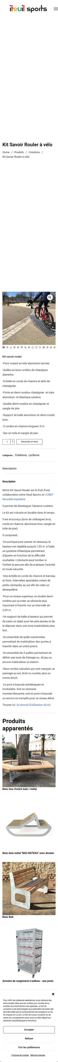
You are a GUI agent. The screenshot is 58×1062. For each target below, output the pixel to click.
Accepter (29, 1029)
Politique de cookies (20, 1055)
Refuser (29, 1038)
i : (32, 704)
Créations (34, 152)
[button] (53, 994)
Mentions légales (37, 1055)
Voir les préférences (29, 1047)
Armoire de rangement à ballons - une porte (27, 981)
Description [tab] (9, 468)
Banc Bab (7, 916)
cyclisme (34, 455)
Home (6, 152)
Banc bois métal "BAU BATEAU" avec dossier (28, 853)
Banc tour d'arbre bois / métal (19, 789)
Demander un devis (29, 442)
